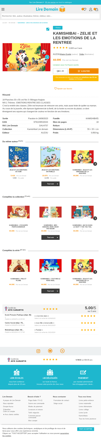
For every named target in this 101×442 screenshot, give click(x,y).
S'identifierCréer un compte (9, 410)
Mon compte (32, 421)
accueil (4, 22)
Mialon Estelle (65, 54)
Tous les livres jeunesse (87, 419)
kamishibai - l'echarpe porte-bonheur (18, 226)
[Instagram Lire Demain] (38, 352)
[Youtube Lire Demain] (50, 352)
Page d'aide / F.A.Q (35, 400)
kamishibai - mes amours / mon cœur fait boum (50, 227)
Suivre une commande (36, 403)
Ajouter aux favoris (64, 89)
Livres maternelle (85, 403)
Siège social (58, 403)
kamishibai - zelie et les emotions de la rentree (82, 171)
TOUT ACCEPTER (85, 429)
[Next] (47, 57)
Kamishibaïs (83, 416)
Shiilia (81, 54)
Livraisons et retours (35, 409)
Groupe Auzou (8, 406)
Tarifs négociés (33, 413)
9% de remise (50, 2)
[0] (84, 9)
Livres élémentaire (85, 406)
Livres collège (84, 409)
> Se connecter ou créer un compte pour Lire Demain (76, 78)
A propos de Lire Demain (12, 400)
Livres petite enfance (86, 400)
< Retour (58, 28)
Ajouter (85, 71)
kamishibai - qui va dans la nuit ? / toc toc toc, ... (82, 227)
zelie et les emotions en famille (50, 171)
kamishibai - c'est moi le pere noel (50, 279)
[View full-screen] (47, 29)
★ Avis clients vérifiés (11, 414)
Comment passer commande (34, 416)
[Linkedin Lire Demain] (62, 352)
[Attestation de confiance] (14, 310)
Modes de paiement (35, 406)
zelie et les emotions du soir (18, 171)
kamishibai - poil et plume (18, 279)
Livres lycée (83, 413)
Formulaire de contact (61, 400)
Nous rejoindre (8, 403)
